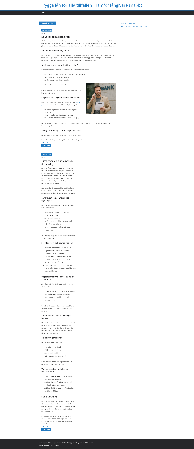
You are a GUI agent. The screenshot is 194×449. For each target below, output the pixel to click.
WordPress (55, 445)
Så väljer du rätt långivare (56, 36)
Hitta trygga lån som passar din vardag (57, 162)
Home (43, 13)
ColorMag (44, 445)
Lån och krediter (47, 30)
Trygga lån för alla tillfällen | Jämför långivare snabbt (91, 5)
